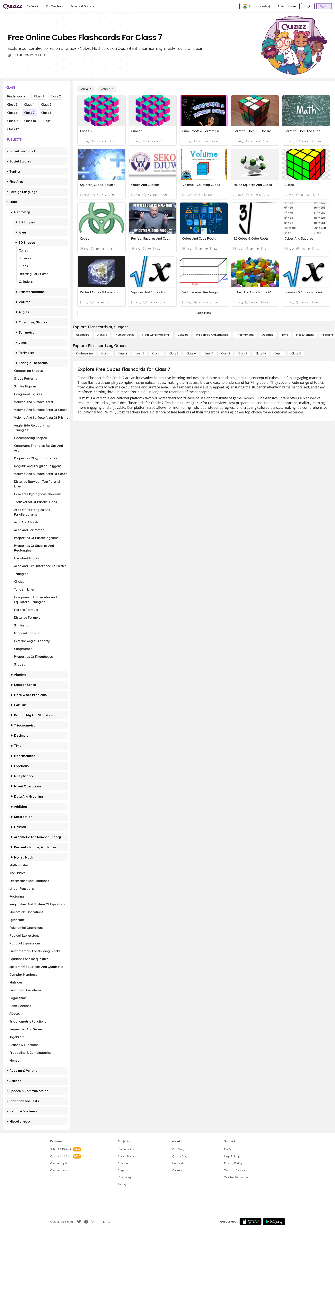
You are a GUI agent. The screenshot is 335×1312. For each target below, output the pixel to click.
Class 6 (12, 113)
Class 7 (29, 113)
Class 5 (46, 104)
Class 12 (13, 129)
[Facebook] (86, 1222)
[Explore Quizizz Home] (12, 6)
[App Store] (250, 1221)
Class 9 (12, 121)
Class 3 (12, 104)
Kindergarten (17, 96)
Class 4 (29, 104)
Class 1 (39, 96)
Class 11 (48, 121)
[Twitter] (79, 1222)
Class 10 (30, 121)
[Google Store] (274, 1221)
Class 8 (46, 113)
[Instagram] (92, 1222)
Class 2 (55, 96)
